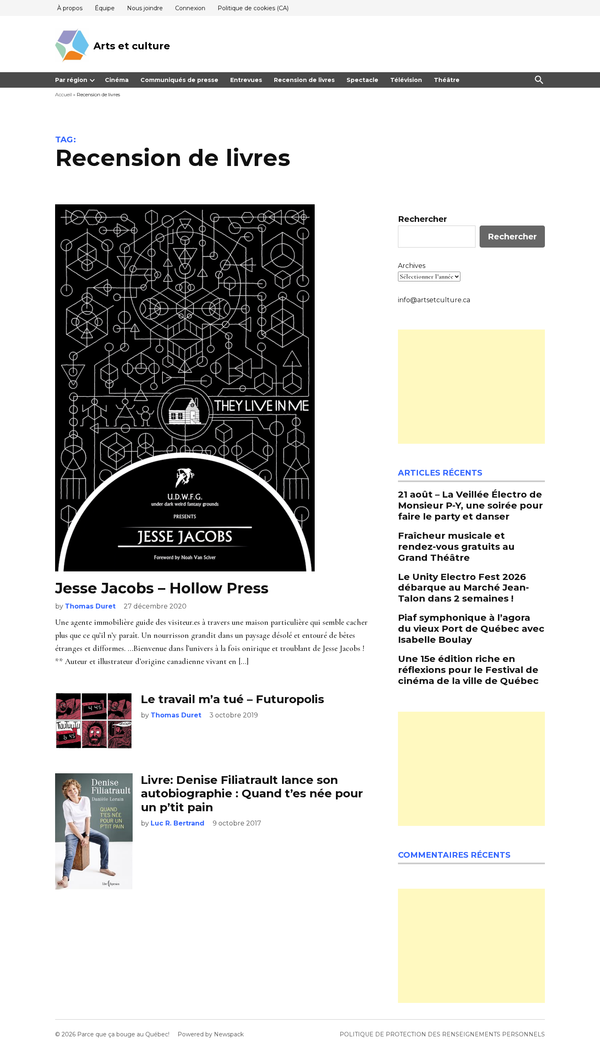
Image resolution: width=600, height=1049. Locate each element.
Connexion (190, 8)
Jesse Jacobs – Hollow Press (162, 588)
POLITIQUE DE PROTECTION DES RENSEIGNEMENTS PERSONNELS (442, 1034)
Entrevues (246, 80)
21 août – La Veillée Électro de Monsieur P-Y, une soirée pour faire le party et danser (470, 505)
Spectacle (362, 80)
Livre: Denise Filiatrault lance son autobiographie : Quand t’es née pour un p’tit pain (252, 793)
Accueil (63, 94)
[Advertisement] (471, 387)
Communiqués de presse (179, 80)
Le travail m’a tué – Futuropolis (232, 699)
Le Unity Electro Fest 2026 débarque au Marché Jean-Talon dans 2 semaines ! (463, 587)
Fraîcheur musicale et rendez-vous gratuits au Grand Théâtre (456, 546)
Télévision (406, 80)
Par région (71, 80)
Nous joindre (145, 8)
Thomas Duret (90, 606)
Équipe (105, 8)
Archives (411, 266)
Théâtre (447, 80)
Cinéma (117, 80)
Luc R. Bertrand (177, 823)
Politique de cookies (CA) (253, 8)
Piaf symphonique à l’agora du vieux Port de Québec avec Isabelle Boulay (471, 628)
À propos (69, 8)
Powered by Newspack (211, 1034)
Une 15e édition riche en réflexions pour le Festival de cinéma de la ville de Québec (468, 669)
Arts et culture (131, 46)
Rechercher (422, 219)
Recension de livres (304, 80)
